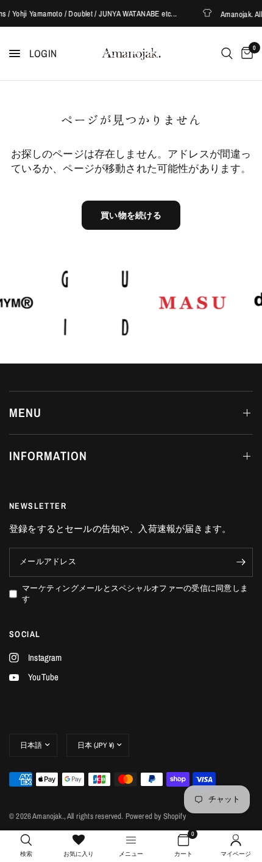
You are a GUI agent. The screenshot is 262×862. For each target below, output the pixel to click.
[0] (245, 53)
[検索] (227, 53)
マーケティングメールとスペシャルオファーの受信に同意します (135, 594)
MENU (25, 412)
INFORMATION (48, 455)
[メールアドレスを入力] (240, 562)
